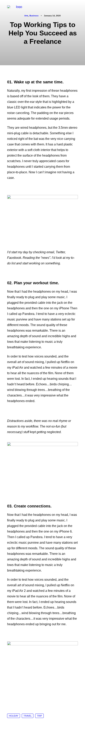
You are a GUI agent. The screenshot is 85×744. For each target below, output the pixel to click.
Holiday (13, 716)
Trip (39, 716)
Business (34, 16)
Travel (28, 716)
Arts (26, 16)
